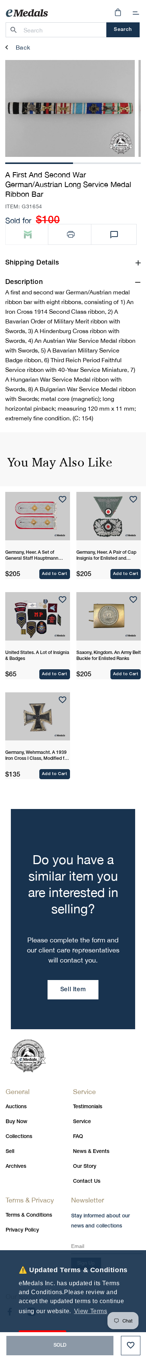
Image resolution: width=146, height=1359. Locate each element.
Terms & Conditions (29, 1215)
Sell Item (73, 989)
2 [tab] (107, 162)
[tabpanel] (70, 108)
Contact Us (86, 1181)
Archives (16, 1166)
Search (123, 29)
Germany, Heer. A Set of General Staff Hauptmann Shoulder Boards (31, 556)
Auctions (16, 1106)
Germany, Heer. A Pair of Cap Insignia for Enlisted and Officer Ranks (106, 556)
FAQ (78, 1136)
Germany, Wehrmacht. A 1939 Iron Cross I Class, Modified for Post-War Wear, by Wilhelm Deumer (37, 756)
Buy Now (16, 1121)
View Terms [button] (90, 1311)
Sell (10, 1151)
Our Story (84, 1166)
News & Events (91, 1151)
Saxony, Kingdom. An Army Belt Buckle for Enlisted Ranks (108, 656)
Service (82, 1121)
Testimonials (87, 1106)
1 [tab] (38, 162)
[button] (135, 13)
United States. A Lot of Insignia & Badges (37, 656)
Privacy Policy (22, 1230)
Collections (19, 1136)
